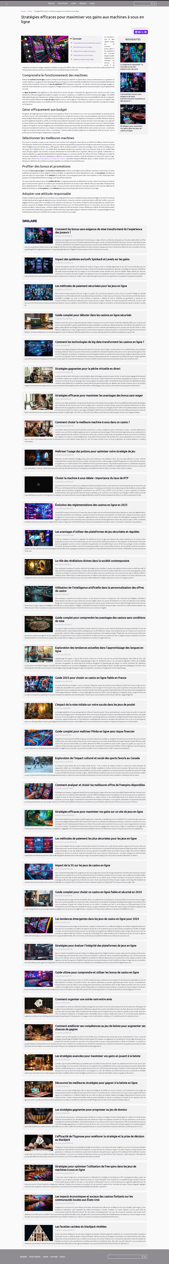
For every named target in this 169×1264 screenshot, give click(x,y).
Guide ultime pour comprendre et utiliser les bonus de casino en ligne (97, 972)
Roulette (51, 4)
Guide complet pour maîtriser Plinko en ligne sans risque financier (95, 731)
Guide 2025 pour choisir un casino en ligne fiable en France (90, 677)
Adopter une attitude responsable (83, 59)
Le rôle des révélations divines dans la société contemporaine (92, 560)
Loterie (73, 4)
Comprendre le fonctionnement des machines (87, 43)
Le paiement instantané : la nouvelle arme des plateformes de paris (131, 66)
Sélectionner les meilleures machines (84, 51)
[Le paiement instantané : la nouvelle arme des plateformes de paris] (133, 52)
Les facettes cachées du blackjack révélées (81, 1226)
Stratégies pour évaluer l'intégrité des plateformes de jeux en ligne (95, 945)
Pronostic (83, 4)
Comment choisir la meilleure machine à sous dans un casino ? (92, 422)
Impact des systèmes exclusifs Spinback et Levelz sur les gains (92, 259)
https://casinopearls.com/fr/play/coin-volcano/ (51, 159)
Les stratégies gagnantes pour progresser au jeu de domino (91, 1109)
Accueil (23, 11)
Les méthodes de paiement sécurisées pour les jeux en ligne (91, 285)
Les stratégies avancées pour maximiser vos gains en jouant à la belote (97, 1055)
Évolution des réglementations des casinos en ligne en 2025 (91, 504)
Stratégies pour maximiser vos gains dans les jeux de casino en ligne (131, 128)
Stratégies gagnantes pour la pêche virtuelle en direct (87, 368)
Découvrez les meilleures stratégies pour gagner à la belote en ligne (96, 1082)
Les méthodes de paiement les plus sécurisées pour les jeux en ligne (96, 838)
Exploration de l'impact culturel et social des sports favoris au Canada (97, 758)
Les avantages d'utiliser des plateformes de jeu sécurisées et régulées (97, 531)
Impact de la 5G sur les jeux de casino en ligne (82, 865)
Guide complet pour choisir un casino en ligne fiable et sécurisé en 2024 (98, 892)
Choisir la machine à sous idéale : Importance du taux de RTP (91, 478)
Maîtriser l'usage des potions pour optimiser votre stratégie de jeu (95, 451)
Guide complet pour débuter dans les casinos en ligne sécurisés (93, 315)
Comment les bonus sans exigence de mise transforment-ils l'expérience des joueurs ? (132, 97)
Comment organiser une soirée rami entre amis (83, 999)
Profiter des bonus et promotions (83, 55)
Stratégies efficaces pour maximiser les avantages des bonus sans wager (99, 395)
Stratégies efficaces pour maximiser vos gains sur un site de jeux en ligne (99, 811)
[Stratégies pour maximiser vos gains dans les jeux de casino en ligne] (133, 114)
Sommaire (77, 38)
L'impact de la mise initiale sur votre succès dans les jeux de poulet (95, 704)
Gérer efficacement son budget (82, 47)
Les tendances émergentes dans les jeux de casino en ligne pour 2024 (97, 918)
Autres (92, 4)
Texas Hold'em (63, 4)
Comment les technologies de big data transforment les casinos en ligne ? (99, 341)
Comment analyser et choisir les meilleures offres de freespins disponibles (100, 784)
